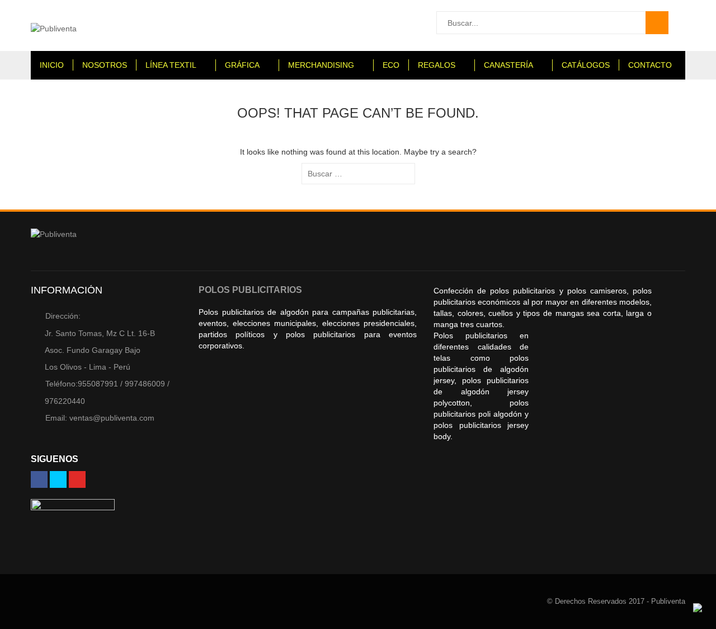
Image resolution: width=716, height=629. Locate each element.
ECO (391, 64)
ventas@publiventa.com (99, 417)
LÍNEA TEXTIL (170, 64)
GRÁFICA (242, 64)
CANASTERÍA (508, 64)
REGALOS (436, 64)
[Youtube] (77, 479)
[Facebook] (39, 479)
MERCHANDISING (321, 64)
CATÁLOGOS (586, 64)
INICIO (52, 64)
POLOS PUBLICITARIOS (250, 290)
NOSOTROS (104, 64)
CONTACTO (650, 64)
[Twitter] (58, 479)
